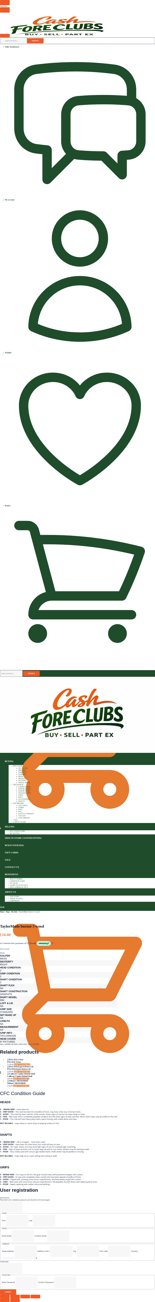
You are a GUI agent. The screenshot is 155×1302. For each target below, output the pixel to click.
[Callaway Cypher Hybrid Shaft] (61, 1074)
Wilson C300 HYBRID (16, 1083)
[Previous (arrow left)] (5, 1300)
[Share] (25, 1296)
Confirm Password (46, 1282)
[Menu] (5, 35)
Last (30, 1220)
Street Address (8, 1251)
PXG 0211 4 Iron (14, 1062)
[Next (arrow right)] (15, 1300)
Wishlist (8, 353)
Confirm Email (40, 1236)
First (3, 1220)
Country (134, 1251)
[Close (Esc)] (35, 1296)
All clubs (14, 912)
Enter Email (6, 1236)
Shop (8, 912)
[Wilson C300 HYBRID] (61, 1081)
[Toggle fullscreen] (15, 1296)
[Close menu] (5, 2)
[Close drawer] (5, 9)
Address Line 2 (43, 1251)
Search (35, 41)
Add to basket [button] (22, 1064)
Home (2, 912)
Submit (8, 1292)
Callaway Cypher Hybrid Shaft (19, 1076)
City (74, 1251)
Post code (104, 1251)
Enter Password (8, 1282)
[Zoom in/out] (5, 1296)
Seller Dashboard (12, 47)
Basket (7, 506)
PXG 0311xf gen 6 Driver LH (19, 1069)
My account (10, 200)
